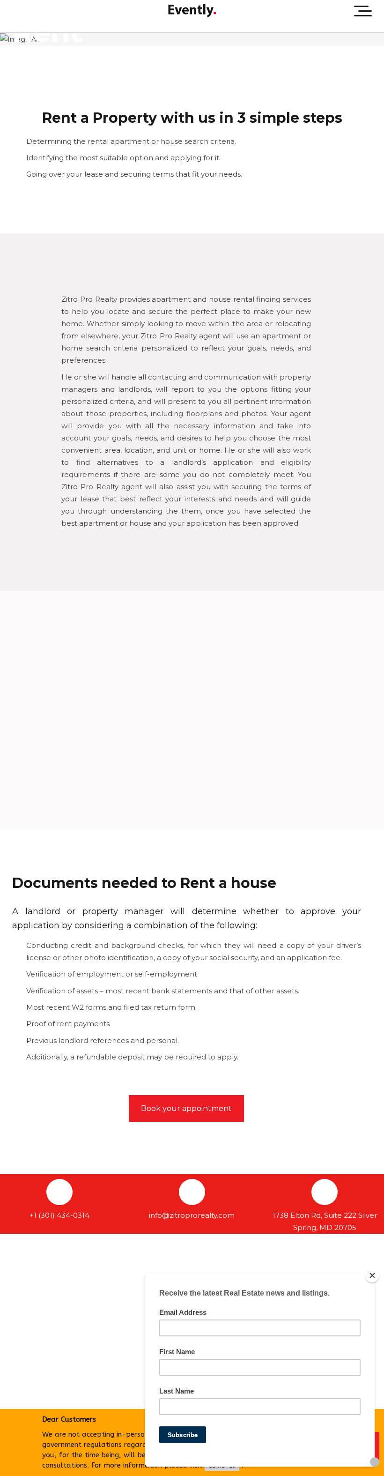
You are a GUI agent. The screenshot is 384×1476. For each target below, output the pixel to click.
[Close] (372, 1275)
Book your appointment (186, 1108)
